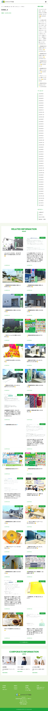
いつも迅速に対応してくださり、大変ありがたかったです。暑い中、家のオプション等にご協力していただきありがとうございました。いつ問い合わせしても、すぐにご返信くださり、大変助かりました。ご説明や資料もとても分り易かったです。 (35, 257)
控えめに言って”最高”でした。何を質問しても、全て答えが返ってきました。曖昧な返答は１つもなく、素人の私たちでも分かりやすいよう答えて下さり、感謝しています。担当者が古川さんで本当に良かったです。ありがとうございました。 (12, 601)
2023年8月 (41, 177)
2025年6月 (41, 126)
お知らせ (40, 214)
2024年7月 (41, 151)
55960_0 (22, 6)
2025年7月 (41, 124)
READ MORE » (5, 672)
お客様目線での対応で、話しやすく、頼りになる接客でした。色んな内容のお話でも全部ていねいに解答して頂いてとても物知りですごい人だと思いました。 (12, 413)
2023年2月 (41, 186)
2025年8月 (41, 121)
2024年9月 (41, 147)
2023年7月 (41, 179)
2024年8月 (41, 149)
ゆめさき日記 (41, 217)
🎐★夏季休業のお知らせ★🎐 (11, 424)
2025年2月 (41, 135)
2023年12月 (41, 168)
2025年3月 (41, 133)
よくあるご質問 (35, 667)
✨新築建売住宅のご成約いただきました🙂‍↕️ (42, 62)
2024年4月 (41, 158)
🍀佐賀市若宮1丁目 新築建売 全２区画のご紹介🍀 (35, 572)
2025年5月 (41, 128)
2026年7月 (41, 96)
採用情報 (4, 685)
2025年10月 (41, 117)
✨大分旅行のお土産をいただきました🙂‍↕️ (12, 360)
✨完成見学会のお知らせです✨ (11, 468)
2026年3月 (41, 105)
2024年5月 (41, 156)
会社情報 (4, 667)
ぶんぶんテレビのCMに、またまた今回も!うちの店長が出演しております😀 (42, 13)
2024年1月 (41, 165)
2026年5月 (41, 100)
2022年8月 (41, 189)
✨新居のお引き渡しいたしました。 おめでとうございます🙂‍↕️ (35, 360)
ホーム (2, 6)
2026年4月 (41, 103)
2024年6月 (41, 154)
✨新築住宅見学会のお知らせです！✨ (42, 85)
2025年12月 (41, 112)
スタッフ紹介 (20, 667)
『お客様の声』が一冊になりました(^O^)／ (35, 597)
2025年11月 (41, 114)
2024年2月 (41, 163)
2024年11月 (41, 142)
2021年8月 (41, 200)
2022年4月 (41, 191)
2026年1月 (41, 110)
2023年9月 (41, 175)
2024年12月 (41, 140)
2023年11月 (41, 170)
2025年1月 (41, 137)
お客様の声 (41, 212)
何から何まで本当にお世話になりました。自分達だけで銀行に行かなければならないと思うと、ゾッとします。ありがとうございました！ (12, 496)
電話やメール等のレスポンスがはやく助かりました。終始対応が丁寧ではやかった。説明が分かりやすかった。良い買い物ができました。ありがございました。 (35, 631)
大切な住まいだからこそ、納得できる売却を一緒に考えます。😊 (35, 494)
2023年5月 (41, 184)
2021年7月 (41, 203)
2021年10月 (41, 198)
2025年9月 (41, 119)
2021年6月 (41, 205)
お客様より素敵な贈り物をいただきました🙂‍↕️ (35, 410)
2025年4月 (41, 130)
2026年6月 (41, 98)
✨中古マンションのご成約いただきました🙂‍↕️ (42, 77)
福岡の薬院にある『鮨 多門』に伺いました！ (12, 6)
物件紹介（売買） (42, 219)
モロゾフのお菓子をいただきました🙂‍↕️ (12, 629)
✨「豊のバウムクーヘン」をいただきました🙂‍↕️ (12, 547)
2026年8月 (41, 93)
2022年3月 (41, 193)
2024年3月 (41, 161)
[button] (46, 2)
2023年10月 (41, 172)
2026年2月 (41, 107)
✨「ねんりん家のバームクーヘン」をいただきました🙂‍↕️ (35, 522)
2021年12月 (41, 196)
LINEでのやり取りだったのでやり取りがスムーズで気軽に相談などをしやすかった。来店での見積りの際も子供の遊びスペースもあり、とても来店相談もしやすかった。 (35, 442)
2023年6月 (41, 182)
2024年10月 (41, 144)
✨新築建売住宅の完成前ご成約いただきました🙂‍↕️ (42, 48)
